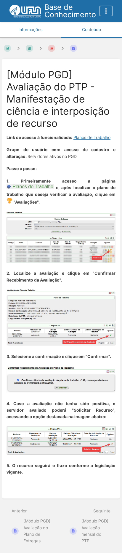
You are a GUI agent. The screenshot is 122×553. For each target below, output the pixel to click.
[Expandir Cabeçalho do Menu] (106, 11)
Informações (30, 29)
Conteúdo (91, 29)
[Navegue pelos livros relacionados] (18, 48)
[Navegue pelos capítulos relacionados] (40, 48)
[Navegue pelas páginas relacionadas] (62, 48)
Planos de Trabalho (91, 137)
